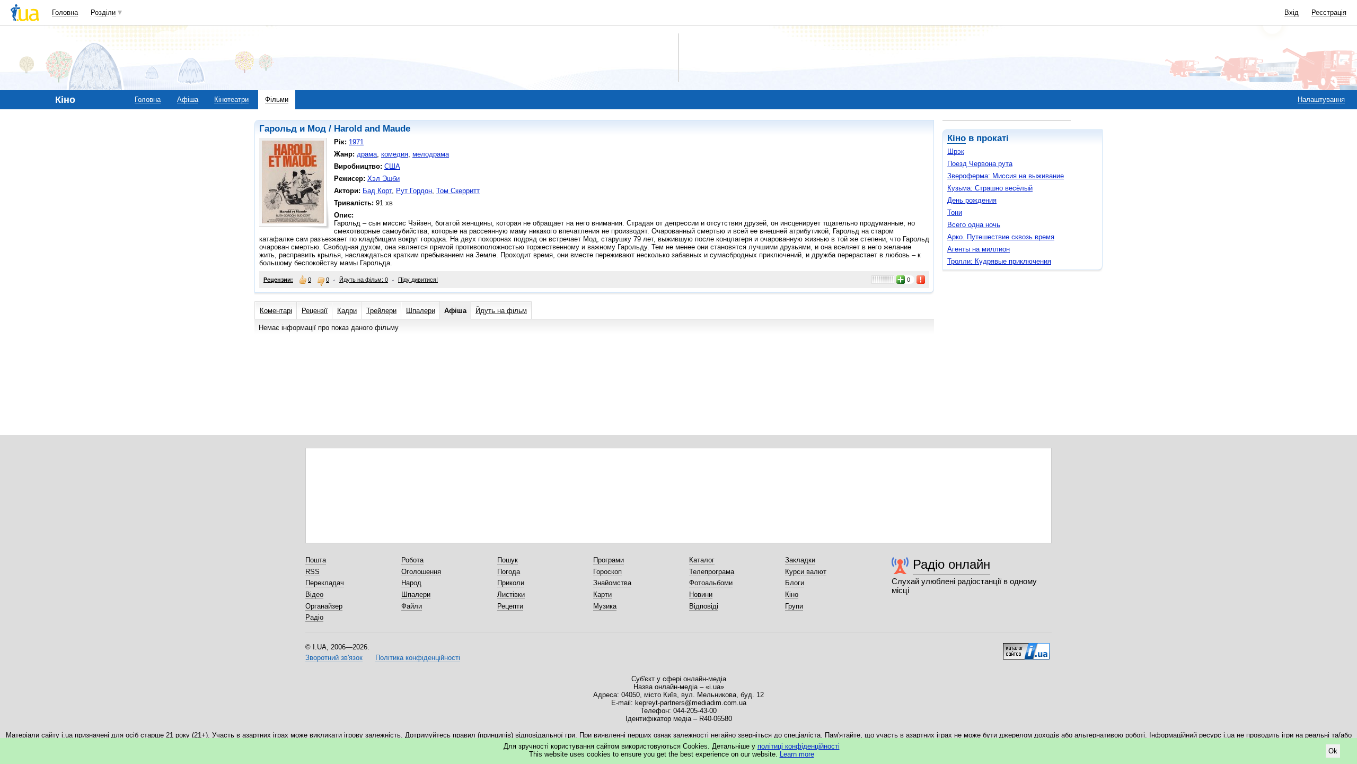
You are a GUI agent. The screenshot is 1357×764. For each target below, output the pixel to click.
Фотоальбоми (711, 583)
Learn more (797, 754)
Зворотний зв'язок (334, 658)
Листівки (511, 594)
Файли (411, 606)
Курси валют (805, 572)
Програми (608, 560)
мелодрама (430, 154)
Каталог (702, 560)
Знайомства (612, 583)
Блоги (794, 583)
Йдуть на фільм (501, 311)
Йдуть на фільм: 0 (363, 279)
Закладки (800, 560)
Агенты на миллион (978, 249)
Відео (314, 594)
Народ (411, 583)
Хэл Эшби (383, 179)
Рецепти (510, 606)
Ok (1332, 751)
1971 (356, 142)
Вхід (1291, 12)
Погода (508, 572)
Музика (604, 606)
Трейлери (381, 311)
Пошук (507, 560)
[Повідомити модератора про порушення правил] (921, 279)
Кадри (347, 311)
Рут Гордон (414, 191)
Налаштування (1321, 99)
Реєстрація (1328, 12)
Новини (700, 594)
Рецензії (315, 311)
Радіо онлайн (951, 564)
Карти (602, 594)
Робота (412, 560)
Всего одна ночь (973, 225)
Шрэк (955, 151)
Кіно (956, 138)
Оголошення (421, 572)
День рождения (972, 200)
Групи (794, 606)
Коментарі (276, 311)
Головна (65, 12)
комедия (394, 154)
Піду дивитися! (418, 279)
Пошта (315, 560)
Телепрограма (711, 572)
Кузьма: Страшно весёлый (990, 188)
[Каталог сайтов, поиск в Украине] (1026, 647)
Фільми (276, 99)
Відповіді (703, 606)
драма (367, 154)
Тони (954, 212)
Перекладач (324, 583)
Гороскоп (607, 572)
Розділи (103, 12)
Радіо (314, 617)
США (392, 166)
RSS (312, 572)
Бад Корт (377, 191)
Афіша (187, 99)
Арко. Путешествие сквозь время (1000, 237)
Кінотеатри (231, 99)
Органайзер (323, 606)
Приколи (510, 583)
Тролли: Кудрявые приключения (999, 261)
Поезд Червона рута (979, 164)
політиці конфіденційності (798, 746)
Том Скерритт (458, 191)
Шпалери (420, 311)
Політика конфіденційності (417, 658)
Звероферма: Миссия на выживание (1005, 176)
